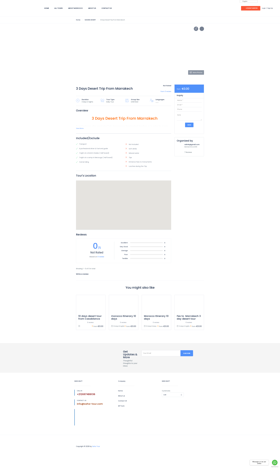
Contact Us (107, 8)
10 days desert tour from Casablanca (90, 317)
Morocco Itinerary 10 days (156, 317)
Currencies (166, 391)
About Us (92, 8)
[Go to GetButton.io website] (274, 466)
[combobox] (173, 395)
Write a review (82, 274)
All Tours (58, 8)
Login (264, 8)
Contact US (122, 401)
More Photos (197, 72)
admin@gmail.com (192, 144)
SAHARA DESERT (90, 20)
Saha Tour (96, 446)
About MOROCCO (75, 8)
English (244, 1)
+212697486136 (252, 8)
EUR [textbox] (165, 395)
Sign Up (270, 8)
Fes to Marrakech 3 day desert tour (189, 317)
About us (121, 396)
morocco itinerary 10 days (123, 317)
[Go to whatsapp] (274, 462)
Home (46, 8)
